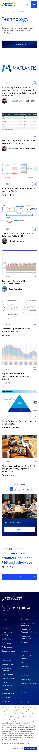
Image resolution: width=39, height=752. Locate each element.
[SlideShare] (28, 607)
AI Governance (8, 647)
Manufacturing (8, 664)
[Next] (31, 489)
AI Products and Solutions (27, 624)
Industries (6, 660)
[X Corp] (3, 608)
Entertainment (8, 678)
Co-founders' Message (7, 633)
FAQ (22, 662)
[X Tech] (8, 608)
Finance (5, 689)
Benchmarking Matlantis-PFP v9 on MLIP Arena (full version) (18, 142)
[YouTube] (23, 607)
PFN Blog (11, 11)
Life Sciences (7, 674)
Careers (24, 651)
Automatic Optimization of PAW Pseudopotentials (16, 330)
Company (6, 628)
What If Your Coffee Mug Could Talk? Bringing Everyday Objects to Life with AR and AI (19, 468)
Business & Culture (29, 683)
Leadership (6, 639)
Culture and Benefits (26, 657)
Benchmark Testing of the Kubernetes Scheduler (14, 282)
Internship (25, 666)
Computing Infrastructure (26, 637)
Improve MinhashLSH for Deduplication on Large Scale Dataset (16, 376)
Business (25, 619)
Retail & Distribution (7, 684)
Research (25, 701)
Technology (26, 679)
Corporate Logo (8, 651)
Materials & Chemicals (6, 669)
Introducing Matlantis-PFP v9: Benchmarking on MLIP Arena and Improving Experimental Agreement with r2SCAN (19, 91)
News (23, 692)
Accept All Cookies (30, 748)
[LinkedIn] (13, 607)
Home (3, 11)
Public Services (8, 693)
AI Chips (24, 642)
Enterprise (6, 701)
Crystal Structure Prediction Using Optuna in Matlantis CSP (18, 234)
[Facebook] (18, 607)
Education (6, 697)
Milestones (6, 643)
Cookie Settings (18, 748)
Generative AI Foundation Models (29, 630)
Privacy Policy (26, 743)
